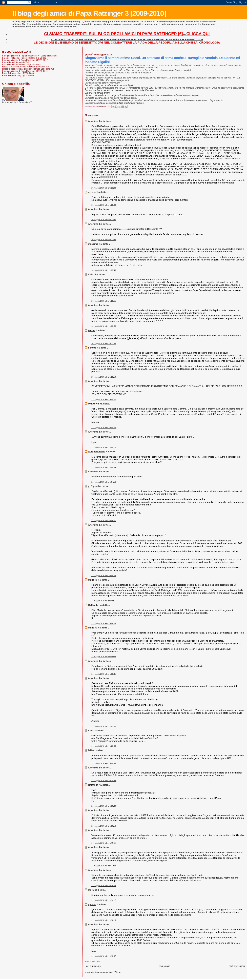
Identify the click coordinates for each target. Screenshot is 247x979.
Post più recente (93, 966)
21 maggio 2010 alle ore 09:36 (103, 746)
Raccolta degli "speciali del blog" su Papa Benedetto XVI (28, 69)
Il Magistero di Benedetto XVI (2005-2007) (21, 64)
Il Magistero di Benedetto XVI (15, 62)
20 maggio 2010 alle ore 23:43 (103, 240)
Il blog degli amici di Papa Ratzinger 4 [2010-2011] (25, 71)
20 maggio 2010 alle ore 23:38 (103, 205)
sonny (91, 330)
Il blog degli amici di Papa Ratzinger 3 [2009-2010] (89, 13)
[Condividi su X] (119, 106)
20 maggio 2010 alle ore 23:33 (103, 188)
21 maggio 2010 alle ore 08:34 (103, 657)
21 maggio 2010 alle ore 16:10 (103, 920)
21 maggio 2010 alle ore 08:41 (103, 674)
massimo (93, 243)
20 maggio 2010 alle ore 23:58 (103, 326)
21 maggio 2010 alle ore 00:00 (103, 399)
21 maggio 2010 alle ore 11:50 (103, 843)
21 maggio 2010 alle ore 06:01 (103, 521)
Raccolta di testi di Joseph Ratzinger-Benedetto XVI (25, 67)
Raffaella (93, 605)
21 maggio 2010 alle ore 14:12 (103, 900)
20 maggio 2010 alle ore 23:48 (103, 270)
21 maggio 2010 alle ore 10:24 (103, 781)
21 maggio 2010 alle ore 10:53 (103, 826)
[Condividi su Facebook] (122, 106)
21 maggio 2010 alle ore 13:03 (103, 866)
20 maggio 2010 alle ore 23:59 (103, 377)
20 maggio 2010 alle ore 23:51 (103, 301)
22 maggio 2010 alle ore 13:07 (103, 956)
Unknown (93, 403)
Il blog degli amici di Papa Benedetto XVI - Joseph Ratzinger (29, 56)
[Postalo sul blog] (116, 106)
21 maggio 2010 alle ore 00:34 (103, 467)
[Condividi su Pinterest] (126, 106)
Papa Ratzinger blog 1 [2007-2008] (18, 75)
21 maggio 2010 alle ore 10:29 (103, 806)
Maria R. (92, 579)
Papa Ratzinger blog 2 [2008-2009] (18, 73)
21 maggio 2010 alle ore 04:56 (103, 482)
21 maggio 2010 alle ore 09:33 (103, 726)
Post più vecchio (237, 966)
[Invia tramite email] (113, 106)
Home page (164, 966)
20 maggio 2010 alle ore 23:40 (103, 220)
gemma (92, 192)
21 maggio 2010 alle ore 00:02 (103, 427)
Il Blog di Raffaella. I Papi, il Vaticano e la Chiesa (24, 58)
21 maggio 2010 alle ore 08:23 (103, 623)
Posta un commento (93, 961)
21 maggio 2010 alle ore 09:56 (103, 763)
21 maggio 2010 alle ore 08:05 (103, 576)
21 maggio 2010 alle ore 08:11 (103, 601)
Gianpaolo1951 (96, 451)
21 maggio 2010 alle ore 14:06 (103, 886)
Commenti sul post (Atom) (107, 972)
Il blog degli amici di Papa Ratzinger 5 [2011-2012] (25, 60)
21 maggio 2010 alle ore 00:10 (103, 447)
